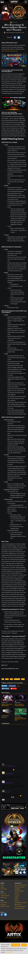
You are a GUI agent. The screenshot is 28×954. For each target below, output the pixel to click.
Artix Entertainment (23, 942)
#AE (3, 679)
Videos (16, 898)
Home (2, 885)
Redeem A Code (5, 906)
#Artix (7, 679)
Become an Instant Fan (21, 885)
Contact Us (4, 897)
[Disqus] (14, 743)
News (2, 887)
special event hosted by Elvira (9, 51)
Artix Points (4, 902)
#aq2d (23, 679)
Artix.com (3, 893)
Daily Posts (4, 889)
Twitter (5, 685)
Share (18, 686)
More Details (15, 945)
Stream (17, 900)
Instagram (6, 688)
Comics (17, 896)
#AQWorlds (17, 679)
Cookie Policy (9, 952)
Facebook (13, 686)
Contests (17, 894)
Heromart (3, 904)
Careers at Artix (5, 895)
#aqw (11, 679)
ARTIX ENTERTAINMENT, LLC (14, 937)
